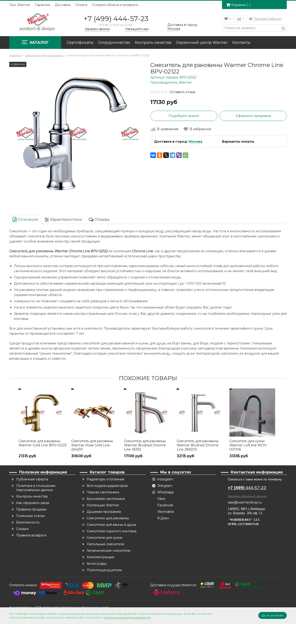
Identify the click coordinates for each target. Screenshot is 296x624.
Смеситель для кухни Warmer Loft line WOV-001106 (248, 445)
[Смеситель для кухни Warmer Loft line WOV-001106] (253, 412)
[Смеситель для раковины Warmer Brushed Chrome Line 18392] (148, 412)
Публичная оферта (32, 479)
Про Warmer (19, 5)
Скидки (22, 529)
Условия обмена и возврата (115, 5)
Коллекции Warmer (103, 505)
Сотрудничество (114, 42)
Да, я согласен (272, 615)
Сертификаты (80, 42)
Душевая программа (104, 512)
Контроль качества (153, 42)
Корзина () (240, 5)
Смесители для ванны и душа (111, 525)
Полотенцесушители (104, 570)
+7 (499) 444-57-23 (115, 18)
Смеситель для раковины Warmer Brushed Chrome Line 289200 (198, 445)
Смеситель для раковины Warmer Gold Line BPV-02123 (42, 443)
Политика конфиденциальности (127, 617)
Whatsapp (165, 492)
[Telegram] (172, 155)
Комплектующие (100, 557)
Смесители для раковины (108, 518)
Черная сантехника (103, 492)
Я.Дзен (163, 518)
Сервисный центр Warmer (202, 42)
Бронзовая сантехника (106, 499)
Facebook (165, 505)
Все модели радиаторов (107, 486)
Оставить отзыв (182, 92)
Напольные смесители (105, 544)
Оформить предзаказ (253, 116)
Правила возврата (31, 535)
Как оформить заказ (32, 503)
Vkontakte (165, 512)
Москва (195, 141)
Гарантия (42, 5)
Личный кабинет (268, 19)
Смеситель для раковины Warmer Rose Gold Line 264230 (92, 445)
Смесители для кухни (104, 538)
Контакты (241, 42)
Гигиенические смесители (108, 550)
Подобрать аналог (184, 116)
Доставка (63, 5)
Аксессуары (97, 563)
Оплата (81, 5)
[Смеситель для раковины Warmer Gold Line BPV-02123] (42, 412)
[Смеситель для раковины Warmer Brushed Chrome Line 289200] (201, 412)
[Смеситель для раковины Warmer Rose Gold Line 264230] (95, 412)
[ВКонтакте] (153, 155)
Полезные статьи (30, 516)
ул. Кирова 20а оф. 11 (245, 513)
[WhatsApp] (185, 155)
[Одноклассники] (159, 155)
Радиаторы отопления (105, 479)
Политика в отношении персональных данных (35, 488)
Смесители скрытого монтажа (111, 531)
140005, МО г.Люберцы (247, 509)
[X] (166, 155)
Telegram (164, 486)
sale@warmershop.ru (245, 502)
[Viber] (179, 155)
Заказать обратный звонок (247, 496)
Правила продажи (31, 509)
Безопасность (28, 522)
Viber (161, 499)
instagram (165, 479)
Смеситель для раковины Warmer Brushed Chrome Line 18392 (145, 445)
